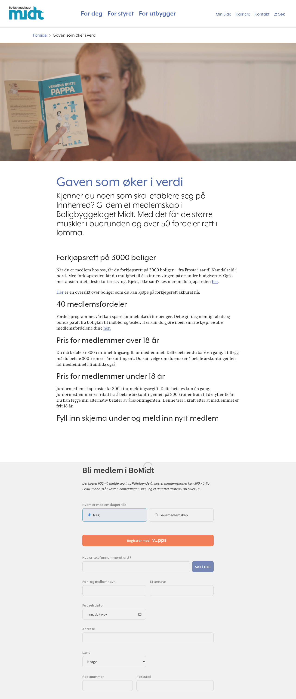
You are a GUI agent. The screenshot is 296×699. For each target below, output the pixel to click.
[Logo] (26, 13)
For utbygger (157, 13)
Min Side (223, 14)
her (215, 281)
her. (107, 328)
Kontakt (262, 14)
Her (60, 292)
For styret (121, 13)
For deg (91, 13)
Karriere (243, 14)
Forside (40, 35)
